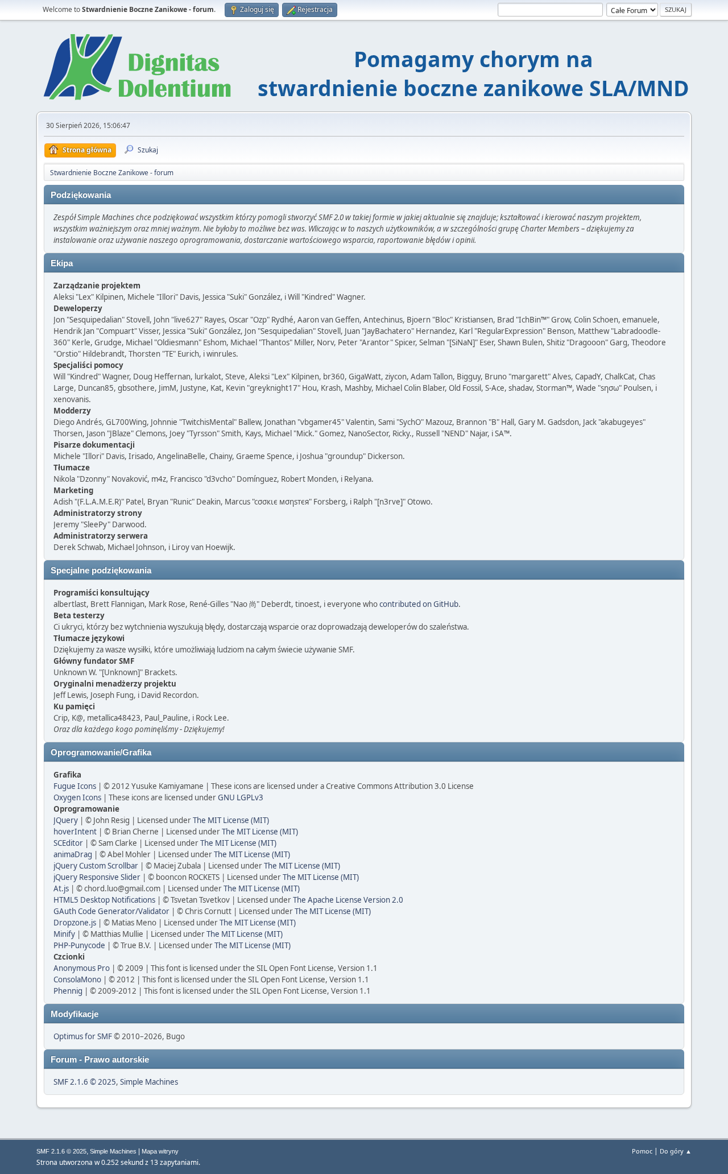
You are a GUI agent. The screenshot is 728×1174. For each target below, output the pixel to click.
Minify (64, 934)
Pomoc (642, 1151)
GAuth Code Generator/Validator (111, 911)
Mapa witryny (160, 1151)
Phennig (67, 991)
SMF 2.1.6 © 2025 (84, 1082)
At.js (61, 888)
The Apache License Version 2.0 (348, 900)
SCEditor (68, 843)
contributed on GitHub (418, 604)
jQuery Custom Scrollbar (95, 866)
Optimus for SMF (82, 1036)
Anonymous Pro (81, 968)
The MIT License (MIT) (231, 820)
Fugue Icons (74, 786)
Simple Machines (149, 1082)
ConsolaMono (77, 979)
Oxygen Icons (77, 797)
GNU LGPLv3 (240, 797)
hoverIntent (75, 831)
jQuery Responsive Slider (96, 877)
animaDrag (72, 854)
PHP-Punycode (79, 945)
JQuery (65, 820)
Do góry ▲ (676, 1151)
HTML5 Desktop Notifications (104, 900)
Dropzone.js (74, 922)
